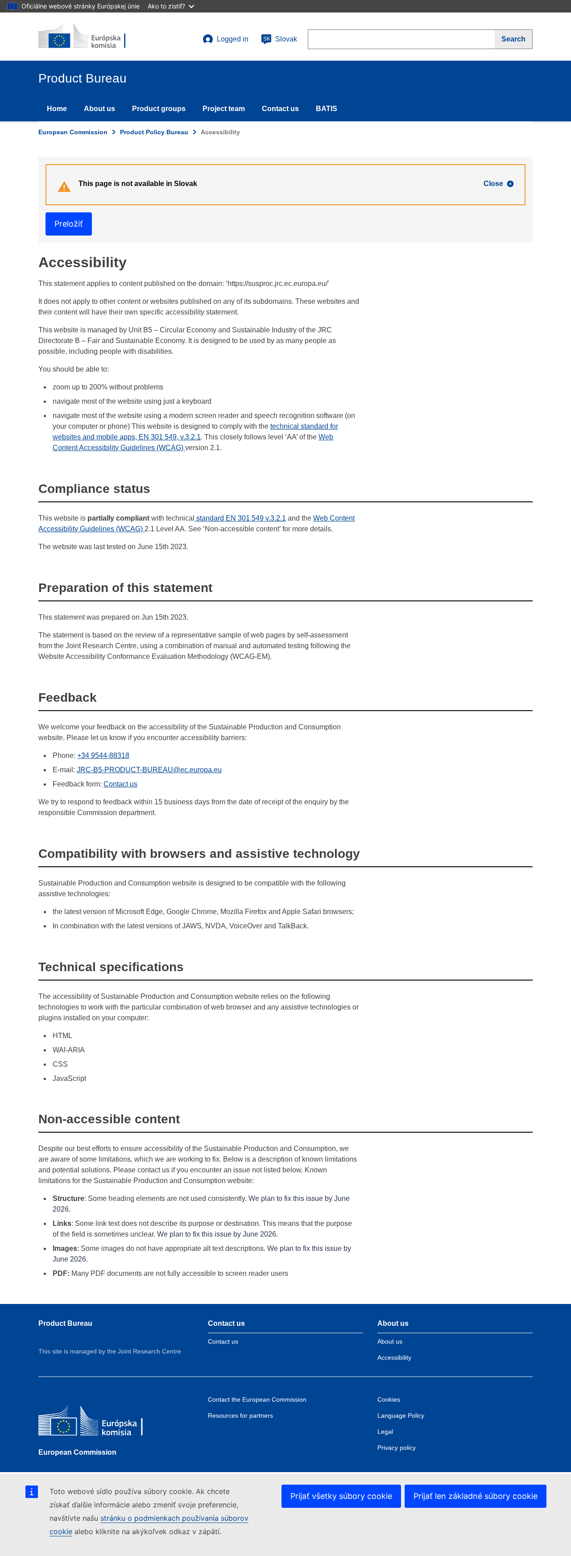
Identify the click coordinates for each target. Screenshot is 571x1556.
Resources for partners (240, 1415)
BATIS (326, 108)
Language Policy (400, 1415)
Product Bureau (65, 1323)
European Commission (73, 132)
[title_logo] (92, 36)
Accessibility (394, 1357)
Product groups (159, 108)
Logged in (232, 39)
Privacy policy (396, 1447)
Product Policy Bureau (154, 132)
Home (57, 108)
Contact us (280, 108)
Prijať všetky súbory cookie (341, 1496)
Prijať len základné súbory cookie (476, 1496)
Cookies (388, 1399)
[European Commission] (103, 1423)
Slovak (280, 39)
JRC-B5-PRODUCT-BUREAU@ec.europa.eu (149, 770)
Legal (385, 1431)
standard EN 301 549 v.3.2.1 (240, 518)
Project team (224, 108)
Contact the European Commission (257, 1399)
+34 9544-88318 (103, 755)
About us (99, 108)
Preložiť (68, 223)
